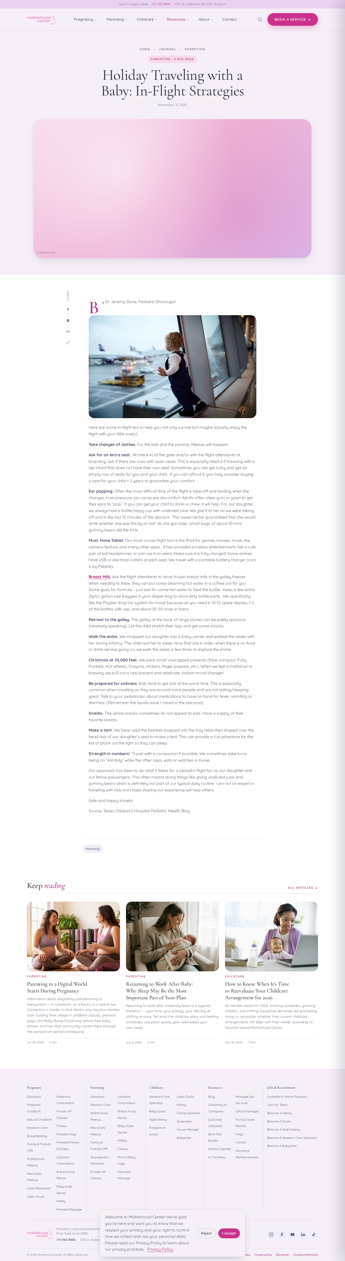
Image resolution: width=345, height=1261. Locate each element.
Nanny (181, 1105)
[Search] (259, 19)
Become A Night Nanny (283, 1129)
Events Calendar (219, 1149)
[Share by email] (67, 331)
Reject (206, 1233)
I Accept (229, 1233)
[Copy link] (67, 342)
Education (34, 1096)
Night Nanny (158, 1119)
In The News (217, 1157)
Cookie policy (263, 1254)
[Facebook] (282, 1234)
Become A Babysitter (282, 1146)
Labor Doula (35, 1196)
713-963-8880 (161, 4)
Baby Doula (157, 1111)
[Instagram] (271, 1234)
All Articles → (303, 888)
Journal (167, 49)
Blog (211, 1096)
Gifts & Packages (247, 1111)
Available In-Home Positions (287, 1096)
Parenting (115, 19)
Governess (184, 1121)
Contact (229, 19)
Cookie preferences (305, 1254)
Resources (176, 19)
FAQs (239, 1134)
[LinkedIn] (303, 1234)
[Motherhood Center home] (41, 19)
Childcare (145, 19)
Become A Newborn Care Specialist (292, 1138)
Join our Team (277, 1105)
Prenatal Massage (69, 1209)
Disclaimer (282, 1254)
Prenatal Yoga (66, 1134)
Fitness (62, 1126)
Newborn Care (37, 1128)
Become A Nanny (279, 1113)
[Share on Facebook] (67, 309)
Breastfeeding (37, 1136)
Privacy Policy (160, 1249)
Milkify (61, 1201)
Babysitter (184, 1138)
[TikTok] (313, 1234)
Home (145, 49)
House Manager (188, 1129)
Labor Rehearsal (38, 1188)
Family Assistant (188, 1113)
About (204, 19)
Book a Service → (293, 19)
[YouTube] (292, 1234)
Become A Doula (279, 1121)
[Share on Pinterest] (67, 320)
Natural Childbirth (39, 1119)
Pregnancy (83, 19)
